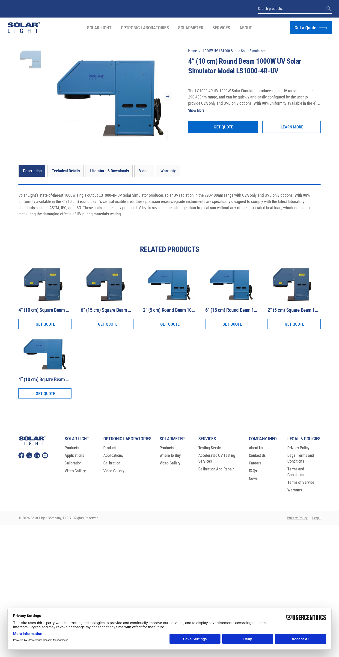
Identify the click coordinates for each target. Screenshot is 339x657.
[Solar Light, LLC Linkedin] (37, 455)
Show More (196, 110)
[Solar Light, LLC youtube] (45, 455)
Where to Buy (170, 455)
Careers (255, 463)
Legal (316, 518)
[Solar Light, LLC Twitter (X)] (29, 455)
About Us (256, 447)
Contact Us (257, 455)
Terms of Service (300, 482)
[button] (99, 27)
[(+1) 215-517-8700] (329, 9)
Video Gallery (75, 470)
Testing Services (211, 447)
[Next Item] (168, 96)
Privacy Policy (298, 447)
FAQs (253, 470)
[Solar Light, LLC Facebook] (21, 455)
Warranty (294, 490)
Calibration (73, 463)
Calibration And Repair (216, 469)
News (253, 478)
